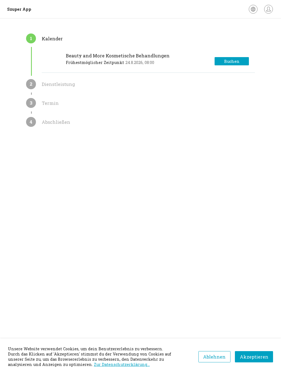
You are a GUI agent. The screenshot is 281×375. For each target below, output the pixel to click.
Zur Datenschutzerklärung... (122, 364)
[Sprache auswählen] (253, 9)
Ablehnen (214, 357)
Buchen (232, 61)
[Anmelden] (268, 9)
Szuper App (19, 9)
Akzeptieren (254, 357)
